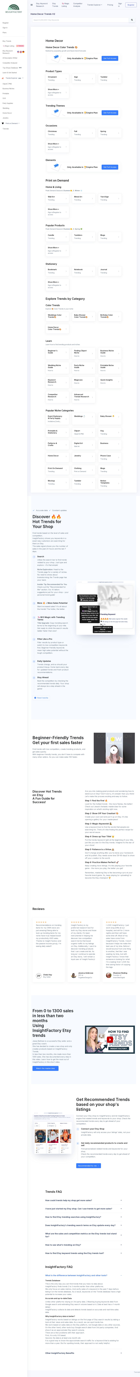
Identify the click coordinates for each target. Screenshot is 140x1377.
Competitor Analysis (77, 4)
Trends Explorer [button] (94, 5)
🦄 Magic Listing (65, 4)
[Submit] (132, 19)
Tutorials (137, 1372)
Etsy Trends (55, 4)
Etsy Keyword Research (41, 4)
